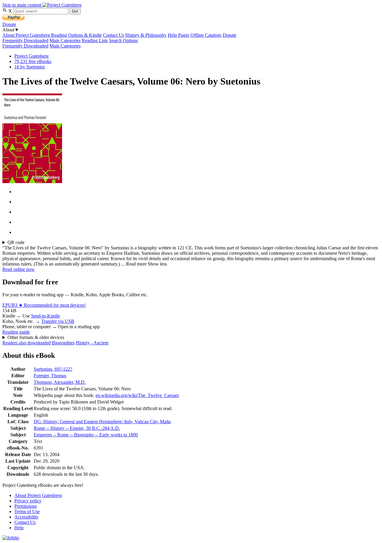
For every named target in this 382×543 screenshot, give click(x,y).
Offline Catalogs (205, 35)
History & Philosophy (146, 35)
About (10, 29)
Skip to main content (22, 4)
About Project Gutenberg (26, 35)
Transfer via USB (57, 321)
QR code (15, 242)
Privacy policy (27, 500)
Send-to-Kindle (45, 315)
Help (19, 527)
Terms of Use (27, 511)
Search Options (123, 40)
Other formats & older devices (35, 337)
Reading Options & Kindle (76, 35)
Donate (9, 24)
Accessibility (26, 516)
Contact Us (113, 35)
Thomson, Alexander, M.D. (60, 382)
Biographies (63, 342)
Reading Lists (95, 40)
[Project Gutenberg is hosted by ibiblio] (10, 537)
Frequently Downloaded (25, 40)
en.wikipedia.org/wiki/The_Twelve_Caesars (137, 395)
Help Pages (178, 35)
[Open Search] (5, 10)
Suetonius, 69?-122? (53, 369)
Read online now (18, 269)
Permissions (25, 506)
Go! (75, 11)
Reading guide (16, 332)
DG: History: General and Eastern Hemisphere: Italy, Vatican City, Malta (102, 421)
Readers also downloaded (26, 342)
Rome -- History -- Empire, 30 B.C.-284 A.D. (77, 428)
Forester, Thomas (50, 375)
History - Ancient (92, 342)
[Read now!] (32, 181)
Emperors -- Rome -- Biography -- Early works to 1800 (86, 434)
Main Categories (65, 40)
